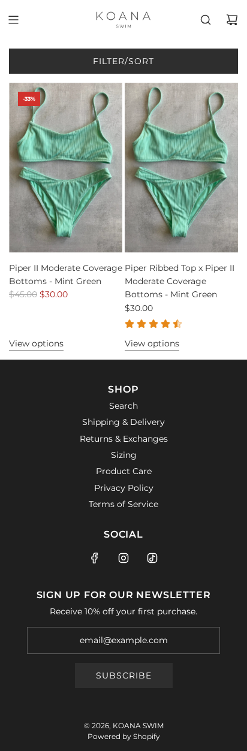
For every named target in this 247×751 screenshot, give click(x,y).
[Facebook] (95, 558)
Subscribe (124, 675)
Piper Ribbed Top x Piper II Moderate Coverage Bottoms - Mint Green (179, 281)
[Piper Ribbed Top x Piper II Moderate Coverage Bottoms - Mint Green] (181, 168)
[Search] (205, 20)
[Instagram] (123, 558)
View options (36, 343)
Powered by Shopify (124, 736)
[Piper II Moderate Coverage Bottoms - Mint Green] (65, 168)
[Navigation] (13, 20)
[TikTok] (152, 558)
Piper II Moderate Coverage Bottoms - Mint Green (65, 274)
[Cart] (232, 20)
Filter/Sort (123, 61)
